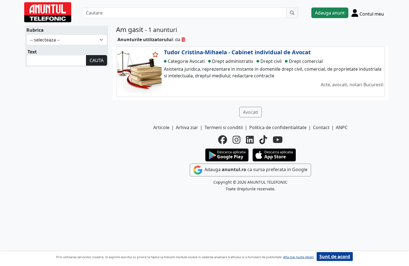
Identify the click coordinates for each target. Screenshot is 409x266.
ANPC (342, 127)
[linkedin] (250, 139)
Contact (321, 127)
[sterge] (183, 39)
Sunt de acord (334, 256)
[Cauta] (292, 13)
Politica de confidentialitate (278, 127)
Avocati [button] (250, 112)
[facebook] (222, 139)
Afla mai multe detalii (298, 257)
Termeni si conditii (223, 127)
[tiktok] (263, 139)
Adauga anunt (330, 13)
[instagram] (236, 139)
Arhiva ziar (187, 127)
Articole (161, 127)
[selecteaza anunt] (156, 54)
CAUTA (97, 60)
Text (32, 52)
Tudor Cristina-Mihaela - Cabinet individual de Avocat (237, 52)
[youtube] (278, 139)
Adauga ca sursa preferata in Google (255, 169)
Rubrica (35, 30)
